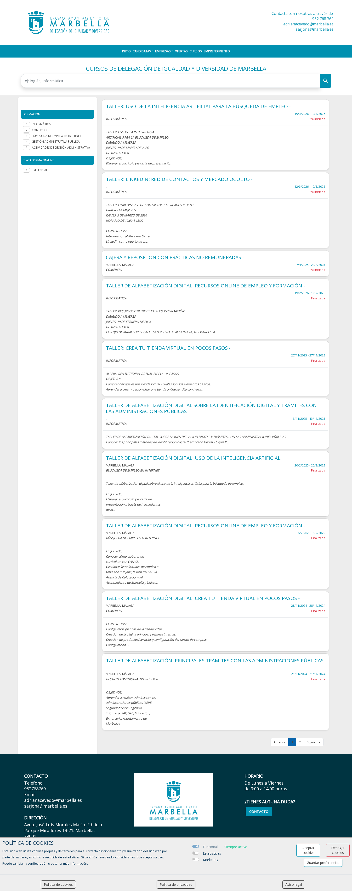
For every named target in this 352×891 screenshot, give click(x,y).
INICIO (126, 51)
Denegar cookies (338, 850)
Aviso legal (293, 884)
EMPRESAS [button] (163, 51)
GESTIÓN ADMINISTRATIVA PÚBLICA (56, 142)
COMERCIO (39, 130)
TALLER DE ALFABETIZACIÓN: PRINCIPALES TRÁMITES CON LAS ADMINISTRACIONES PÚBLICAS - (215, 664)
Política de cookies (58, 884)
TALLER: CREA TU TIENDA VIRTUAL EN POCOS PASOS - (168, 348)
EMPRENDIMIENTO (217, 51)
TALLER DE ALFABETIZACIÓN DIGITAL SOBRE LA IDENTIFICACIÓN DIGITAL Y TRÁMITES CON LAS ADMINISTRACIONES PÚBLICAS (211, 408)
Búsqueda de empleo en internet (56, 136)
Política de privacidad (176, 884)
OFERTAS (181, 51)
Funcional (210, 846)
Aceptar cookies (308, 850)
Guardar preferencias (323, 862)
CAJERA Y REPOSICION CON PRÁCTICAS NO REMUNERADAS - (175, 257)
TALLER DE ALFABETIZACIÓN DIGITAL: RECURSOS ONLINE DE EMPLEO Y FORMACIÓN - (205, 286)
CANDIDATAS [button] (142, 51)
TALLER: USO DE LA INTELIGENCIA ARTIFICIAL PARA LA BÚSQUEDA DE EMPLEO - (198, 106)
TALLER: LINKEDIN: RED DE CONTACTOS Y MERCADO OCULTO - (179, 179)
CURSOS (196, 51)
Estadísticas (212, 853)
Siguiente (313, 742)
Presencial (40, 170)
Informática (41, 124)
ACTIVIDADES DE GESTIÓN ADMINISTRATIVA (61, 148)
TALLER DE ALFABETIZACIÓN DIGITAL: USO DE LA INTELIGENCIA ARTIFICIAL (193, 458)
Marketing (210, 859)
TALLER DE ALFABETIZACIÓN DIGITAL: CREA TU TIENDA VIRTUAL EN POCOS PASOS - (203, 598)
